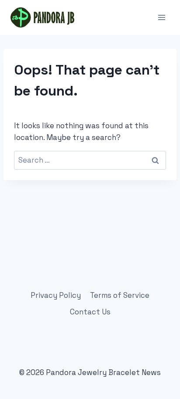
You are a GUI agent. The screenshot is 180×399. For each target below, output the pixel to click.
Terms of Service (119, 295)
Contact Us (90, 312)
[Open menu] (161, 17)
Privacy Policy (56, 295)
